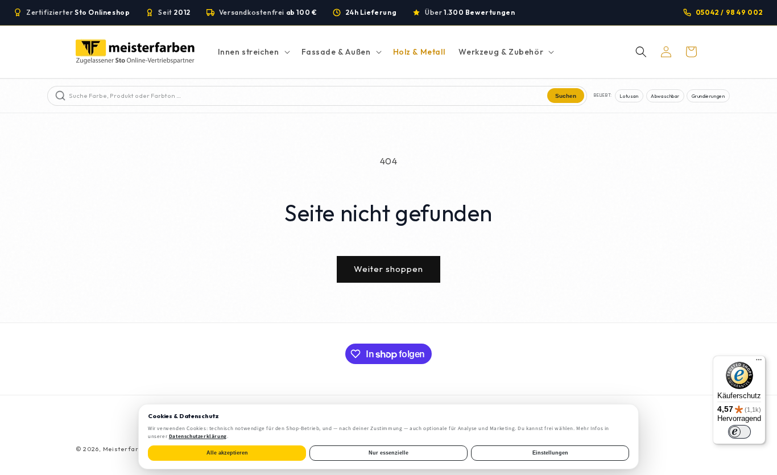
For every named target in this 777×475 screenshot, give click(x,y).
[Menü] (759, 362)
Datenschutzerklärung (198, 436)
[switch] (739, 432)
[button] (253, 52)
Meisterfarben (127, 449)
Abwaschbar (665, 96)
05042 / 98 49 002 (729, 12)
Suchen (565, 96)
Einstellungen (550, 453)
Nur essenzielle (388, 453)
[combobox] (307, 95)
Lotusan (628, 96)
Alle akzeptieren (227, 453)
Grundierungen (708, 96)
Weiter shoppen (388, 268)
